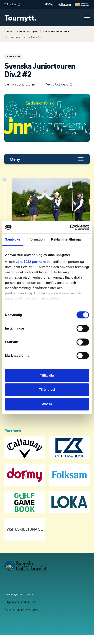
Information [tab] (36, 239)
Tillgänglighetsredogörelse (20, 602)
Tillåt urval (47, 389)
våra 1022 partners (31, 261)
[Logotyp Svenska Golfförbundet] (44, 566)
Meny (15, 159)
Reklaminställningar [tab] (66, 239)
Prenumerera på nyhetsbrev (21, 609)
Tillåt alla (47, 375)
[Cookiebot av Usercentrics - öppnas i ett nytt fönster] (70, 227)
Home (8, 31)
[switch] (83, 328)
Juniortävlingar (27, 31)
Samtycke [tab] (12, 239)
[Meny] (87, 17)
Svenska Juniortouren (57, 31)
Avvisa (47, 404)
